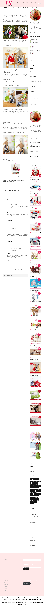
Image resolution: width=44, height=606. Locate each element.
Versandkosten (32, 545)
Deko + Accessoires (8, 574)
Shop (20, 2)
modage (8, 212)
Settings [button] (20, 604)
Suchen (26, 569)
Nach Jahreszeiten (33, 76)
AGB (30, 543)
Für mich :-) (33, 86)
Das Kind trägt (32, 481)
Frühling (6, 584)
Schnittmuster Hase (6, 181)
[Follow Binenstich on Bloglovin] (30, 53)
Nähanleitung (38, 494)
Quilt (30, 497)
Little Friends (31, 492)
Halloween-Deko (36, 486)
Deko (39, 481)
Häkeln (31, 74)
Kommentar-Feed (33, 469)
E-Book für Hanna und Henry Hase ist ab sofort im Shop (13, 81)
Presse (31, 2)
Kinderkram (39, 489)
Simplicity (37, 500)
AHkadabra (9, 253)
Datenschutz (32, 542)
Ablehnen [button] (40, 602)
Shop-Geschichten (34, 91)
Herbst (31, 487)
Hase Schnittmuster (18, 180)
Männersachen (33, 89)
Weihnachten (31, 503)
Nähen (31, 84)
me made (36, 492)
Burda (38, 479)
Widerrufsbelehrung (33, 540)
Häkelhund (34, 487)
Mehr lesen (24, 604)
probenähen (37, 495)
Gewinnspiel (31, 484)
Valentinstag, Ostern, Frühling (36, 81)
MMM (35, 494)
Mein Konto (32, 529)
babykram (37, 478)
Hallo (17, 2)
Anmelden (31, 466)
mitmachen (31, 494)
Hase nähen (8, 112)
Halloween (31, 486)
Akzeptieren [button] (35, 602)
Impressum (32, 538)
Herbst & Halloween (34, 78)
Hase (9, 180)
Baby (34, 478)
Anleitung (31, 478)
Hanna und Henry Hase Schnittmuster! (15, 7)
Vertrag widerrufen (27, 583)
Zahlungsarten (32, 537)
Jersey (31, 489)
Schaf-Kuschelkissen (35, 497)
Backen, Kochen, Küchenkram (35, 69)
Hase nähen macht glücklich (7, 160)
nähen (22, 180)
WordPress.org (32, 471)
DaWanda (4, 180)
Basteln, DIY (32, 71)
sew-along (31, 500)
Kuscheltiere (7, 578)
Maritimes (6, 588)
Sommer (32, 79)
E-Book (5, 111)
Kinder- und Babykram (34, 88)
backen (31, 479)
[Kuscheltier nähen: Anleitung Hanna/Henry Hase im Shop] (15, 168)
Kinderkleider (34, 489)
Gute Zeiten (32, 73)
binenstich (27, 2)
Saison (4, 582)
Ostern (34, 495)
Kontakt (35, 2)
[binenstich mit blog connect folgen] (33, 53)
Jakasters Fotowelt (11, 231)
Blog (23, 2)
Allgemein (31, 68)
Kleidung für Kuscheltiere (9, 576)
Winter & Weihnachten (34, 83)
